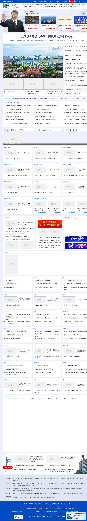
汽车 (25, 6)
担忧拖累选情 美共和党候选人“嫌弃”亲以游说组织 (24, 98)
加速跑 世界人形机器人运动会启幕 (57, 40)
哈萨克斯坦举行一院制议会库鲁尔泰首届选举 (75, 109)
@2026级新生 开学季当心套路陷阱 (43, 192)
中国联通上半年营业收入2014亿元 (14, 356)
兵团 (27, 485)
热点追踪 (35, 181)
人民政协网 (76, 493)
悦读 (71, 6)
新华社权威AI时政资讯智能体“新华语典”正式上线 (58, 465)
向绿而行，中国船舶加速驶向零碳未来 (15, 119)
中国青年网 (36, 493)
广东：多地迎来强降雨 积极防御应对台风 (74, 76)
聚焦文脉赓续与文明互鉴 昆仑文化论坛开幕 (25, 469)
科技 (57, 4)
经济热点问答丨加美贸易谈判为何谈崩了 (74, 80)
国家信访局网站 (16, 490)
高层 (28, 4)
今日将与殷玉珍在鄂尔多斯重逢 (21, 123)
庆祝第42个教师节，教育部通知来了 (43, 280)
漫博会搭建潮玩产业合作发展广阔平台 (73, 321)
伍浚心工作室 (71, 212)
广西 (60, 483)
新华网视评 (7, 147)
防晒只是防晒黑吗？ (69, 192)
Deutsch (66, 398)
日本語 (50, 398)
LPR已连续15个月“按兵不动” (12, 305)
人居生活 (30, 6)
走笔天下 (58, 245)
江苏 (33, 483)
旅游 (57, 6)
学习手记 (69, 28)
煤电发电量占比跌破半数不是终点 (14, 365)
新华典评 (47, 245)
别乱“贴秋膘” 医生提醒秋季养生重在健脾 (44, 116)
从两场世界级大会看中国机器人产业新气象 (47, 36)
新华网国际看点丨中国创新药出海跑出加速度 (75, 68)
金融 (23, 6)
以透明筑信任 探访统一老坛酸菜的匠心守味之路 (17, 334)
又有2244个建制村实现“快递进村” (43, 321)
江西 (44, 483)
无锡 (29, 485)
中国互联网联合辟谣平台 (53, 488)
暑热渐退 (46, 93)
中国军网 (66, 493)
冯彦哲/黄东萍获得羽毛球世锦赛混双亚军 (45, 119)
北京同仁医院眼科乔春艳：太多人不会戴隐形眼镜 (47, 338)
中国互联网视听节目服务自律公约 (52, 516)
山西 (22, 483)
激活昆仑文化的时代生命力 (44, 130)
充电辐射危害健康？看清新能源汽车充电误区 (46, 317)
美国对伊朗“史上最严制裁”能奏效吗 (19, 236)
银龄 (49, 6)
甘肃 (82, 483)
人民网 (14, 493)
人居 (34, 345)
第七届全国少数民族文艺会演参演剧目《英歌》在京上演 (24, 385)
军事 (73, 4)
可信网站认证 (62, 516)
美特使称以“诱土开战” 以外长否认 (73, 93)
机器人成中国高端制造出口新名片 (39, 40)
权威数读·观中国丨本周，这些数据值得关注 (75, 46)
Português (74, 398)
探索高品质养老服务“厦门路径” (21, 112)
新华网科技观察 (37, 164)
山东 (46, 483)
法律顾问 (41, 508)
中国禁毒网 (22, 490)
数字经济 (37, 6)
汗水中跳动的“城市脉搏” (10, 91)
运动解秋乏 (58, 93)
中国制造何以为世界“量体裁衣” (18, 130)
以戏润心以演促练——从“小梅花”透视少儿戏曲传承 (18, 390)
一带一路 (76, 6)
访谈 (75, 4)
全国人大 (20, 497)
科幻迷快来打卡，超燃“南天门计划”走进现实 (75, 314)
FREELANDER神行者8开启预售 (43, 305)
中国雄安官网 (45, 488)
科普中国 (73, 488)
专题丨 (66, 71)
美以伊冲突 (52, 247)
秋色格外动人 (52, 93)
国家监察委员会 (36, 497)
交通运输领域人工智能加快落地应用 (73, 280)
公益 (73, 6)
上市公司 (83, 6)
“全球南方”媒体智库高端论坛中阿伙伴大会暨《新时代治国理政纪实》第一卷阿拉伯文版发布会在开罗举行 (36, 459)
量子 (61, 4)
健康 (71, 4)
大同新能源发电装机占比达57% (13, 369)
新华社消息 (41, 245)
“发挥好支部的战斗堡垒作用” (31, 25)
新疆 (17, 485)
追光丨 (7, 233)
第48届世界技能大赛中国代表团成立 (73, 55)
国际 (34, 4)
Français (24, 398)
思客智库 (47, 4)
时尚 (69, 6)
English (8, 398)
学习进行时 (23, 4)
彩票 (64, 6)
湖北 (52, 483)
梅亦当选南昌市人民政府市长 (13, 287)
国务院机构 (25, 497)
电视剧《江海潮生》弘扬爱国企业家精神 (75, 98)
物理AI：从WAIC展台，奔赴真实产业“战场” (45, 175)
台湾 (44, 4)
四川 (68, 483)
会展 (62, 6)
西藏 (76, 483)
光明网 (61, 493)
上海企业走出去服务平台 (31, 490)
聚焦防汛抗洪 (58, 242)
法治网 (81, 493)
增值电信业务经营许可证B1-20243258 (36, 511)
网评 (39, 4)
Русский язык (40, 398)
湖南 (55, 483)
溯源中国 (52, 6)
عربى (31, 398)
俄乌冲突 (46, 247)
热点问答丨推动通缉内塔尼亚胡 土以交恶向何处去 (18, 239)
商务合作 (45, 508)
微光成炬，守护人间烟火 (24, 152)
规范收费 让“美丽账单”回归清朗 (72, 59)
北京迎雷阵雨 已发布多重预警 (42, 109)
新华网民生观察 (8, 181)
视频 (77, 4)
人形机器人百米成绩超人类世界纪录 (75, 40)
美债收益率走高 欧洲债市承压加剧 (72, 105)
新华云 (54, 508)
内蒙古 (19, 485)
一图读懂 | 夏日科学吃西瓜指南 (13, 338)
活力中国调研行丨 (10, 112)
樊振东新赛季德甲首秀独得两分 (42, 123)
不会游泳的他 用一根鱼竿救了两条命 (43, 112)
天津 (17, 483)
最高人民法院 (43, 497)
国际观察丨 (8, 236)
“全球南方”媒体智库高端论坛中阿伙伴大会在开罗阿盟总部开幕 (67, 459)
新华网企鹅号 (16, 480)
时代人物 (53, 240)
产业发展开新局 (42, 242)
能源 (60, 6)
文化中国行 (47, 240)
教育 (54, 4)
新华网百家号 (82, 478)
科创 (59, 4)
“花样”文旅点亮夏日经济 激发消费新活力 (21, 76)
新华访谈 (35, 147)
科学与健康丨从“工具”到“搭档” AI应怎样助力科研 (17, 231)
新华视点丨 (8, 228)
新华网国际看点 (67, 147)
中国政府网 (15, 488)
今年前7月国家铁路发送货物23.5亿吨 (44, 369)
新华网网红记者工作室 (39, 198)
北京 (14, 483)
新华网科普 (7, 198)
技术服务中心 (50, 508)
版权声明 (37, 508)
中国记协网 (62, 488)
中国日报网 (27, 493)
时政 (30, 4)
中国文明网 (20, 488)
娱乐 (66, 6)
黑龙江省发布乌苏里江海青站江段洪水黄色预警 (46, 105)
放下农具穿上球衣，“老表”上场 (16, 233)
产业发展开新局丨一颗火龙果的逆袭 (73, 356)
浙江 (36, 483)
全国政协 (30, 497)
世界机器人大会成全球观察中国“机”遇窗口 (20, 40)
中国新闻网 (70, 493)
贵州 (71, 483)
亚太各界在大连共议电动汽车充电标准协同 (16, 109)
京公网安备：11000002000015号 (37, 516)
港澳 (41, 4)
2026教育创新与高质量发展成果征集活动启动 (46, 283)
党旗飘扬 (41, 240)
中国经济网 (42, 493)
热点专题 (40, 217)
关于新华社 (34, 1)
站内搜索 (82, 1)
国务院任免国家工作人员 (11, 280)
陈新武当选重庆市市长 (11, 283)
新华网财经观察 (8, 164)
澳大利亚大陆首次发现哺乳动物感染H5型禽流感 (75, 119)
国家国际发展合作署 (36, 488)
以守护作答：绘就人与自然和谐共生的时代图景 (22, 228)
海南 (63, 483)
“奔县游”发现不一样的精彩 (12, 158)
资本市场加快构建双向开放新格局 (72, 365)
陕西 (79, 483)
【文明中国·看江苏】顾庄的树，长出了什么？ (46, 314)
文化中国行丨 (47, 91)
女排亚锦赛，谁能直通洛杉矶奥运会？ (73, 390)
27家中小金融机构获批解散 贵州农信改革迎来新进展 (24, 300)
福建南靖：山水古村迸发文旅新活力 (73, 334)
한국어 (58, 398)
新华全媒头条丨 (22, 222)
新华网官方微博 (36, 478)
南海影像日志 (50, 242)
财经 (37, 4)
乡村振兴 (46, 6)
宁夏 (14, 485)
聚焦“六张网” (49, 237)
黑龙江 (23, 485)
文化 (66, 4)
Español (16, 398)
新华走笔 (53, 245)
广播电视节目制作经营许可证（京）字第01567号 (54, 511)
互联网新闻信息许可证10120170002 (20, 511)
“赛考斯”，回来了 (10, 123)
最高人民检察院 (50, 497)
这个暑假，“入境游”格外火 (53, 187)
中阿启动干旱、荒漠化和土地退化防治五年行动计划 (18, 105)
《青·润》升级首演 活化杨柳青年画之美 (13, 143)
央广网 (57, 493)
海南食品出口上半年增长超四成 (13, 116)
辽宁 (25, 483)
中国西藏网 (53, 493)
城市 (55, 6)
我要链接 (33, 508)
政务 (82, 4)
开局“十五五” (42, 237)
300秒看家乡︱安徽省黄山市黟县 (43, 372)
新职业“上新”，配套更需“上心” (73, 130)
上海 (30, 483)
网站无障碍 (65, 1)
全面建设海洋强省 (46, 25)
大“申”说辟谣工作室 (41, 212)
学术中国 (42, 6)
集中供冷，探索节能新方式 (70, 305)
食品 (27, 6)
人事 (32, 4)
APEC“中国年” (56, 237)
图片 (80, 4)
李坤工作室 (58, 212)
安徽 (38, 483)
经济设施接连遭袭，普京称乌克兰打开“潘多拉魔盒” (51, 98)
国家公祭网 (67, 488)
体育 (64, 4)
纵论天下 (41, 247)
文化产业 (65, 311)
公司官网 (14, 5)
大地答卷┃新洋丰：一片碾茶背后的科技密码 (16, 331)
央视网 (31, 493)
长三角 (32, 485)
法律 (84, 4)
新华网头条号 (76, 478)
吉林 (27, 483)
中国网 (18, 493)
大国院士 (58, 240)
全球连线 (51, 4)
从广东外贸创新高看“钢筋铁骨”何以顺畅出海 (16, 175)
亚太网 (79, 6)
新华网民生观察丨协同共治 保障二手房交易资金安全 (53, 351)
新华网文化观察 (67, 164)
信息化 (33, 6)
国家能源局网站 (78, 488)
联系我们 (29, 508)
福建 (41, 483)
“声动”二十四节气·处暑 (56, 91)
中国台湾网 (47, 493)
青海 (85, 483)
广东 (57, 483)
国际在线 (22, 493)
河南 (49, 483)
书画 (68, 4)
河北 (19, 483)
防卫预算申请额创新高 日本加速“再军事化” (74, 158)
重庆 (65, 483)
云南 (74, 483)
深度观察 (7, 217)
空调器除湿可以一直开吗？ (12, 209)
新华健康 (65, 181)
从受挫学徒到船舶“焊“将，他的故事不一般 (45, 158)
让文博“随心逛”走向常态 (11, 192)
